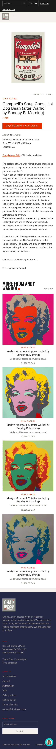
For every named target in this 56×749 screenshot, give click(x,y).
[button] (28, 57)
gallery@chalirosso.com (14, 709)
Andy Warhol (10, 99)
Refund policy (9, 700)
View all (49, 289)
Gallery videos (9, 695)
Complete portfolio (11, 155)
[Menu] (15, 17)
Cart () (44, 3)
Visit (4, 690)
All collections (9, 676)
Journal (6, 681)
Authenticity (8, 686)
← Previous (38, 94)
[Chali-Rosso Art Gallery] (5, 17)
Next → (50, 94)
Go (24, 3)
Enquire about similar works (22, 126)
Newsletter (8, 9)
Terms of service (10, 705)
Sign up (20, 731)
